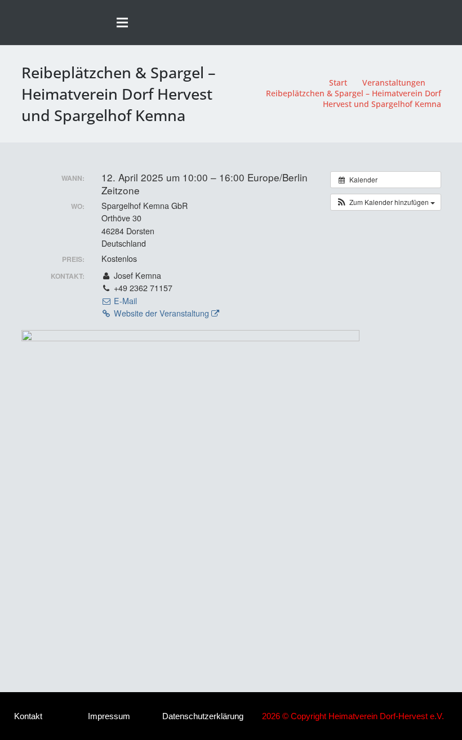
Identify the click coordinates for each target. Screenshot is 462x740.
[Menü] (122, 22)
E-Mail (124, 300)
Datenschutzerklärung (202, 716)
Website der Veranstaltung (161, 313)
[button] (448, 22)
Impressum (109, 716)
